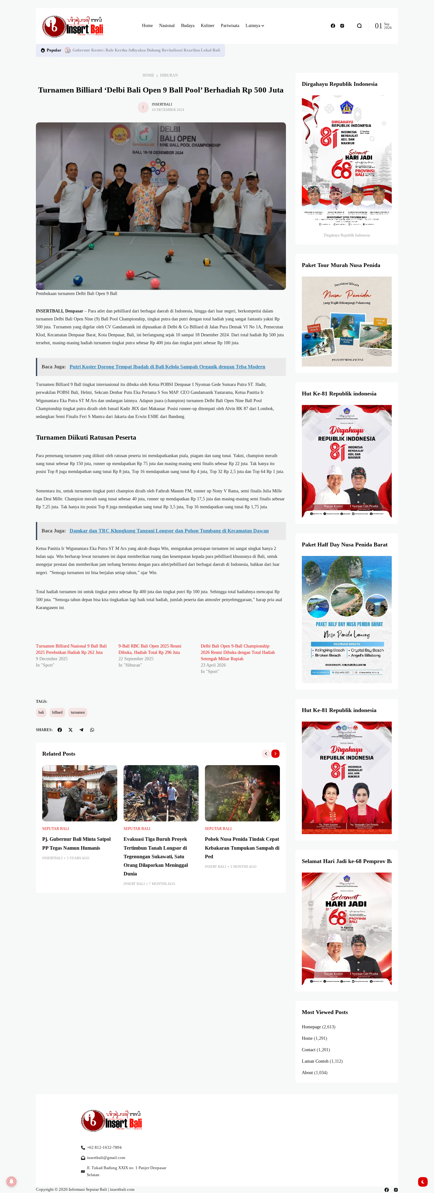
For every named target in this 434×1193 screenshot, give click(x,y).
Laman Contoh (315, 1061)
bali (41, 712)
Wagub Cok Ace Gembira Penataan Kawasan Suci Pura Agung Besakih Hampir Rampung (152, 50)
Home (148, 75)
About (307, 1072)
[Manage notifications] (11, 1181)
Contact (308, 1049)
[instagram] (342, 26)
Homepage (311, 1027)
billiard (57, 712)
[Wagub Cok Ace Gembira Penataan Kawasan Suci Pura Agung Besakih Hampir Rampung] (67, 50)
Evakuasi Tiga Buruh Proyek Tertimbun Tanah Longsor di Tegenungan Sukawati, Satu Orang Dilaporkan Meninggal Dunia (156, 856)
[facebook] (333, 26)
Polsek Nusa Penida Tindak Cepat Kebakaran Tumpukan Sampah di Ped (242, 847)
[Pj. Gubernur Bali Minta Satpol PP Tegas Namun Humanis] (79, 793)
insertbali (162, 104)
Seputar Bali (55, 828)
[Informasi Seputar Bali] (74, 26)
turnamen (78, 712)
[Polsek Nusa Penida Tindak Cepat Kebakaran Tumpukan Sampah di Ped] (242, 793)
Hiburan (169, 75)
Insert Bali (134, 884)
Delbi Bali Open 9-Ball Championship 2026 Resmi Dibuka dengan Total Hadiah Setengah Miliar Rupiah (238, 652)
